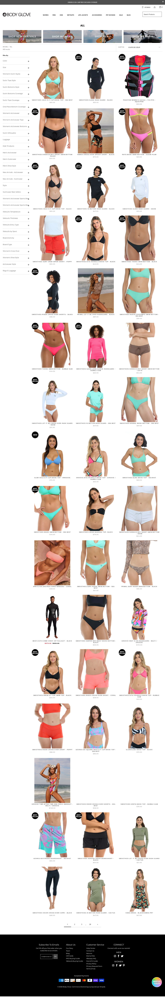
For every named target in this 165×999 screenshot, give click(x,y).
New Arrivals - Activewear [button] (13, 172)
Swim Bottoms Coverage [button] (13, 94)
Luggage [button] (6, 139)
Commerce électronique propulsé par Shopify (88, 987)
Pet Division (110, 15)
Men (54, 15)
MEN (118, 952)
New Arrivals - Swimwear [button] (12, 179)
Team (68, 951)
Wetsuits (70, 15)
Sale (121, 15)
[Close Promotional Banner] (163, 2)
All (82, 25)
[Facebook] (118, 956)
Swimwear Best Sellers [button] (12, 192)
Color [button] (5, 61)
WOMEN (118, 961)
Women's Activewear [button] (11, 113)
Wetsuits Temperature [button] (11, 212)
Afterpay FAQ (91, 958)
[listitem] (82, 2)
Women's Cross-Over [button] (11, 251)
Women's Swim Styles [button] (11, 74)
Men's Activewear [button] (9, 153)
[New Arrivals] (22, 36)
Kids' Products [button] (8, 146)
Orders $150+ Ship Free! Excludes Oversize (82, 2)
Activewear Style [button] (9, 264)
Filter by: (5, 55)
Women (45, 15)
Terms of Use (90, 969)
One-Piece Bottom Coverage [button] (14, 107)
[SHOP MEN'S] (102, 36)
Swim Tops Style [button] (9, 80)
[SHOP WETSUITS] (143, 36)
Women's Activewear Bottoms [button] (15, 126)
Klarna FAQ (90, 956)
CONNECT (119, 945)
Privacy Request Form (94, 966)
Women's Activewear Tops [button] (13, 120)
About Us (70, 945)
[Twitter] (122, 956)
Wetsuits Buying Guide (74, 961)
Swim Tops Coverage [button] (11, 100)
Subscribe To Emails (49, 945)
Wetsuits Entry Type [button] (11, 225)
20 (90, 924)
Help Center (90, 948)
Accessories (97, 15)
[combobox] (152, 14)
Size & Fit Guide (92, 961)
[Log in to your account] (154, 7)
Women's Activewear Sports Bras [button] (16, 199)
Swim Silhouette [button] (9, 133)
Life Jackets (83, 15)
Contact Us (90, 951)
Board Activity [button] (8, 238)
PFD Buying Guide (73, 958)
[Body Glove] (16, 15)
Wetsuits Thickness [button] (10, 218)
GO (55, 956)
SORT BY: (121, 47)
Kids (61, 15)
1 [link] (67, 924)
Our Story (69, 948)
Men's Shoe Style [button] (9, 166)
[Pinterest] (124, 965)
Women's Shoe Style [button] (11, 258)
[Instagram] (115, 956)
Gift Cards (69, 956)
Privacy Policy (91, 964)
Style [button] (5, 185)
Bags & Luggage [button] (9, 271)
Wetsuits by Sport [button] (10, 231)
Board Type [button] (7, 244)
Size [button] (4, 67)
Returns (89, 953)
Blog (129, 15)
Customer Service (95, 945)
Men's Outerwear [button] (9, 159)
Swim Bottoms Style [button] (11, 87)
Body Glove (67, 987)
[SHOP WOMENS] (62, 36)
